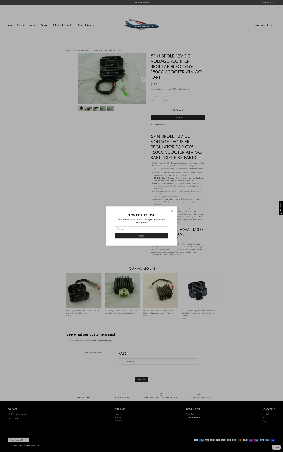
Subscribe (141, 236)
